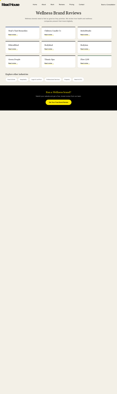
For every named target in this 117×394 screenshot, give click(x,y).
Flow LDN (85, 60)
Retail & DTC (78, 79)
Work (52, 4)
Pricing (71, 4)
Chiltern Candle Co (53, 31)
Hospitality (23, 79)
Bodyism (84, 45)
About (44, 4)
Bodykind (49, 45)
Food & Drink (11, 79)
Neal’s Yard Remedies (17, 31)
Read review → (13, 34)
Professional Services (53, 79)
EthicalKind (13, 45)
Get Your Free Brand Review (58, 102)
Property (67, 79)
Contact (81, 4)
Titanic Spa (50, 60)
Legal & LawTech (36, 79)
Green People (14, 60)
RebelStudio (86, 31)
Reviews (62, 4)
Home (35, 4)
